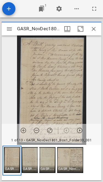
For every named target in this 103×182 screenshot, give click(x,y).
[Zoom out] (36, 130)
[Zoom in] (23, 130)
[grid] (51, 162)
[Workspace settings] (59, 8)
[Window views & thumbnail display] (67, 28)
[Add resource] (8, 8)
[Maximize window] (80, 28)
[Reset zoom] (49, 130)
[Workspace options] (76, 8)
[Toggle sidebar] (9, 28)
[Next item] (79, 130)
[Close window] (93, 28)
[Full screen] (94, 8)
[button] (12, 160)
